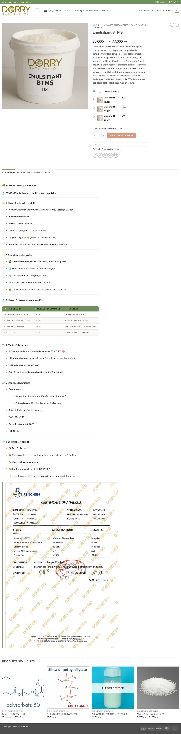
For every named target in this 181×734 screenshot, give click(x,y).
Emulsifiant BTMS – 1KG (115, 116)
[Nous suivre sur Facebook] (169, 2)
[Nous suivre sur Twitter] (175, 2)
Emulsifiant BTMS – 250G (115, 97)
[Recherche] (37, 10)
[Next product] (172, 25)
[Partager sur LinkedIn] (115, 155)
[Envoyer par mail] (105, 155)
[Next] (179, 694)
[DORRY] (16, 10)
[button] (160, 2)
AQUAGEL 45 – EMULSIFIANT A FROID (109, 714)
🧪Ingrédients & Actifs (116, 25)
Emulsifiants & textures (111, 149)
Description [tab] (8, 172)
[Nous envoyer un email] (177, 2)
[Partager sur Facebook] (95, 155)
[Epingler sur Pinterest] (110, 155)
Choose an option (111, 91)
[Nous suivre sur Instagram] (172, 2)
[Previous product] (177, 25)
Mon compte (92, 10)
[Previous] (2, 694)
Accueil (69, 10)
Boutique (79, 10)
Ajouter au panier (121, 135)
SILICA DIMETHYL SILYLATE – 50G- (62, 714)
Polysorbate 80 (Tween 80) (13, 714)
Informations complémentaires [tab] (33, 172)
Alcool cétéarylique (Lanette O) (150, 714)
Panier (104, 10)
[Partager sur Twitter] (100, 155)
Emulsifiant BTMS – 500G (115, 107)
